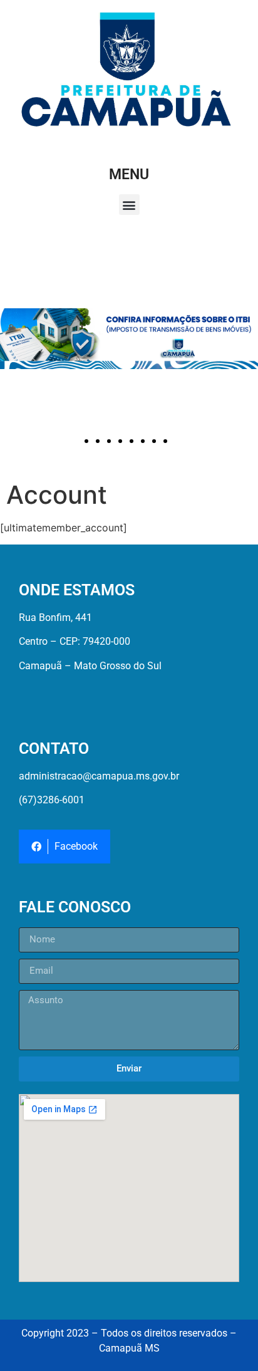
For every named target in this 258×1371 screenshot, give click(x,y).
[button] (129, 204)
